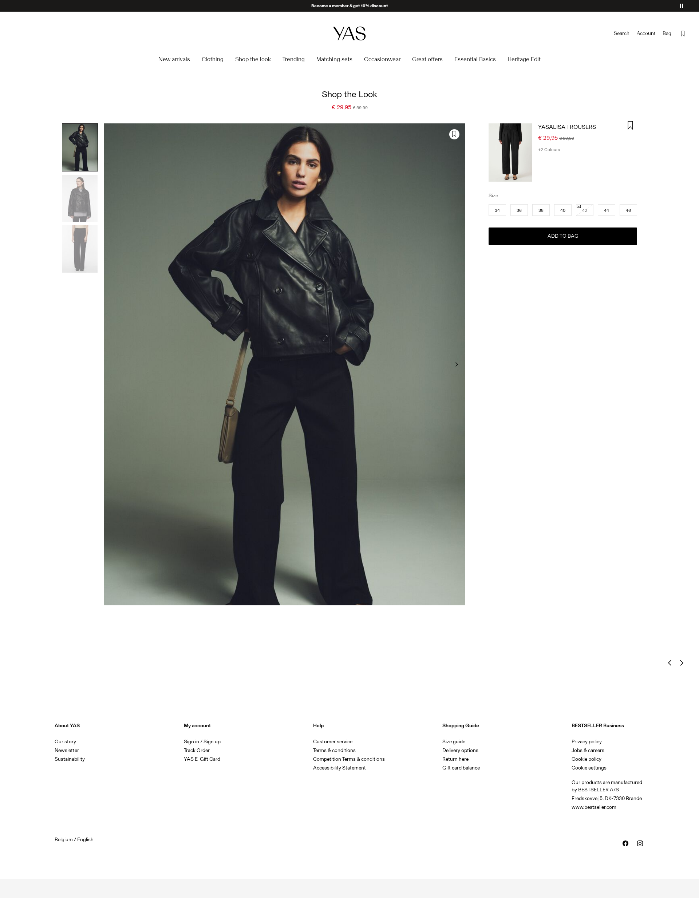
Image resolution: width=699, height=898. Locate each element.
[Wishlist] (683, 33)
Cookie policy (586, 759)
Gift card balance (461, 768)
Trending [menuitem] (294, 59)
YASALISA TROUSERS (567, 126)
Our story (65, 742)
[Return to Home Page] (349, 33)
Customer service (332, 742)
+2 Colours (549, 149)
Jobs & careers (588, 750)
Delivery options (460, 750)
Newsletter (67, 750)
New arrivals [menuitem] (174, 59)
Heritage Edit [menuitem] (524, 59)
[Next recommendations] (681, 663)
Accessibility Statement (340, 768)
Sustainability (70, 759)
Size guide (453, 742)
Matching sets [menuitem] (334, 59)
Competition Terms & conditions (349, 759)
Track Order (197, 750)
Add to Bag (563, 236)
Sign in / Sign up (202, 742)
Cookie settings (589, 768)
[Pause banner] (681, 6)
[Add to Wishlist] (454, 134)
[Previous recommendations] (670, 663)
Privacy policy (587, 742)
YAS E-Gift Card (202, 759)
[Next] (456, 364)
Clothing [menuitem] (213, 59)
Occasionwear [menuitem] (382, 59)
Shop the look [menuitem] (253, 59)
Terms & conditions (334, 750)
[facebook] (625, 843)
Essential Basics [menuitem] (475, 59)
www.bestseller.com (594, 807)
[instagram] (640, 843)
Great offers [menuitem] (427, 59)
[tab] (80, 147)
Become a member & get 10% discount (349, 5)
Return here (455, 759)
